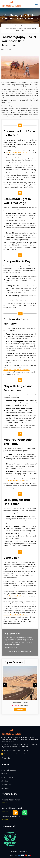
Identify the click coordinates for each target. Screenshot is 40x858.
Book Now (20, 709)
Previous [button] (5, 685)
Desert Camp (6, 777)
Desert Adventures (8, 770)
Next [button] (35, 685)
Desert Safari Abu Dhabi (15, 480)
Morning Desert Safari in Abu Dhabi (19, 152)
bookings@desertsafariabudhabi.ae (18, 651)
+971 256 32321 (22, 750)
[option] (20, 689)
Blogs (23, 26)
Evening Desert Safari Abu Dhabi (15, 615)
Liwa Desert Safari (20, 702)
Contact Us (5, 785)
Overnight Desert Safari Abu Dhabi (16, 370)
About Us (4, 781)
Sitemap (4, 788)
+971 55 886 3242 (11, 648)
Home (17, 26)
